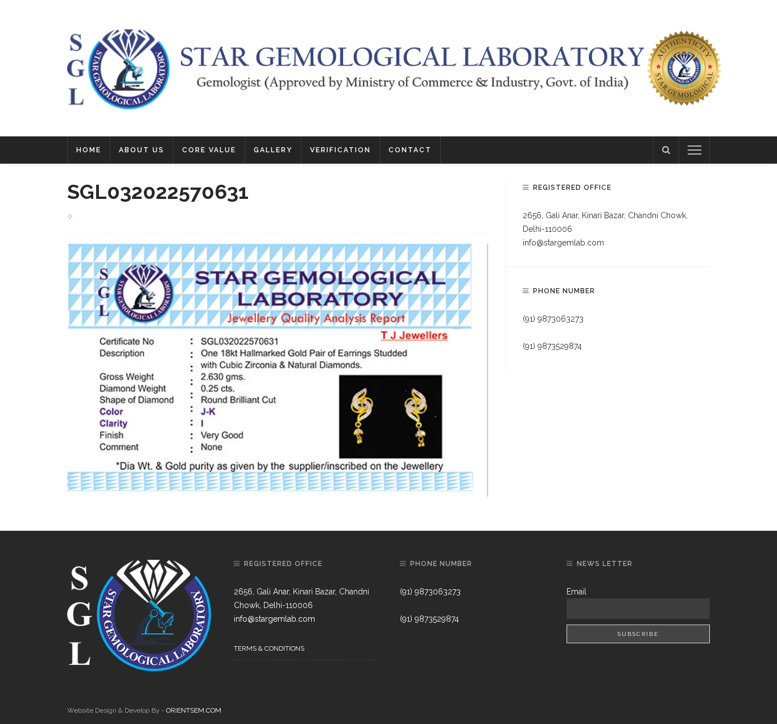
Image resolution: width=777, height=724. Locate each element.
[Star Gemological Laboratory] (118, 67)
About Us (141, 150)
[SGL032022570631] (277, 369)
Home (88, 150)
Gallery (273, 150)
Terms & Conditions (269, 648)
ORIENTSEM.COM (193, 710)
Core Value (209, 150)
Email (576, 591)
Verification (340, 150)
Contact (410, 150)
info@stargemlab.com (563, 242)
